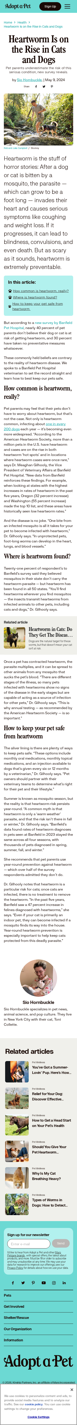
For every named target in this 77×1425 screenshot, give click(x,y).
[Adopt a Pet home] (18, 6)
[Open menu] (67, 6)
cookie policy (34, 1404)
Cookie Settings (39, 1417)
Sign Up (50, 6)
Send (61, 1243)
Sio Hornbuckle (29, 80)
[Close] (72, 1389)
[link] (15, 1268)
